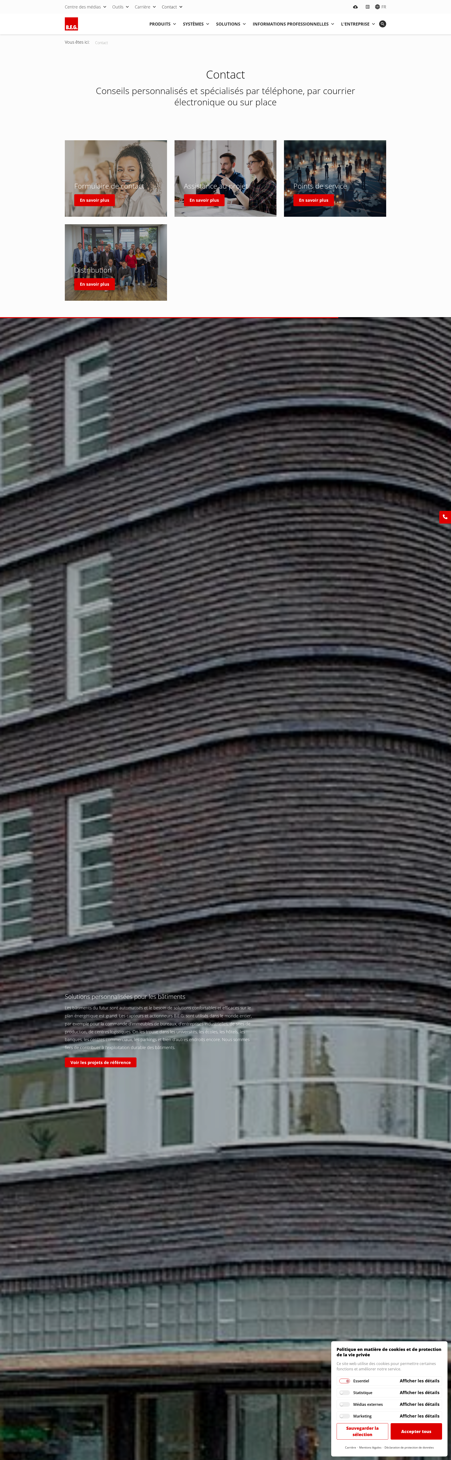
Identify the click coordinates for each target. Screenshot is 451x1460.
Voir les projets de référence (100, 1062)
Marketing (362, 1416)
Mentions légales (370, 1447)
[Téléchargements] (355, 6)
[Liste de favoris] (367, 6)
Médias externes (368, 1404)
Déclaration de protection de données (409, 1447)
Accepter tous (416, 1431)
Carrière (350, 1447)
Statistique (362, 1392)
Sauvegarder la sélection (362, 1431)
